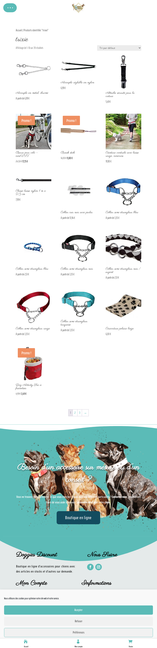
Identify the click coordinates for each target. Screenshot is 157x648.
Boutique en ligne (78, 517)
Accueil (26, 646)
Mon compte (79, 646)
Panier (131, 646)
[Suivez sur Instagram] (98, 567)
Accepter (78, 610)
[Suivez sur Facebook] (90, 567)
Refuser (78, 621)
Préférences (78, 632)
